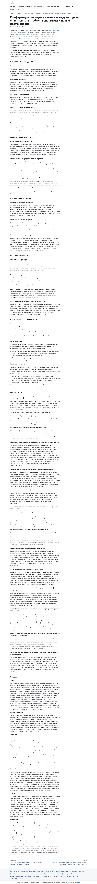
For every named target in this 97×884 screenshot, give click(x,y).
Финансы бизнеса (46, 876)
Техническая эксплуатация (68, 6)
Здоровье (55, 876)
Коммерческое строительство (32, 876)
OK (79, 882)
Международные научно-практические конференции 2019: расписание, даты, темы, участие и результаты (69, 862)
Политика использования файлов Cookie (57, 871)
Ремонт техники (77, 876)
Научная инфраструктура (52, 6)
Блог (11, 871)
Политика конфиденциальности (77, 871)
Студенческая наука (38, 6)
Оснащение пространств (17, 9)
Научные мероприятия (25, 6)
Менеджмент (13, 6)
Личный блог (19, 13)
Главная (12, 13)
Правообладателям (15, 873)
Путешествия (13, 878)
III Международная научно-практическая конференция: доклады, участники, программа (27, 862)
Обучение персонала (65, 876)
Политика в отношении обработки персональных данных (29, 871)
